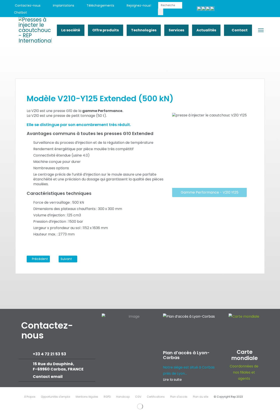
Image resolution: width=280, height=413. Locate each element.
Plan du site (200, 397)
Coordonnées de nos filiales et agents (244, 372)
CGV (138, 397)
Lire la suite (172, 379)
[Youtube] (241, 9)
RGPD (107, 397)
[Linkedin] (251, 9)
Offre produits (105, 30)
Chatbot (20, 12)
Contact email (48, 376)
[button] (249, 266)
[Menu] (261, 30)
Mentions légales (87, 397)
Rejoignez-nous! (138, 5)
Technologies (143, 30)
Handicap (123, 397)
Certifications (156, 397)
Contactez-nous (27, 5)
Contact (239, 30)
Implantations (63, 5)
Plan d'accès (178, 397)
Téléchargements (100, 5)
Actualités (206, 30)
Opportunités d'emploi (55, 397)
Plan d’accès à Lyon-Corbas (186, 355)
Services (176, 30)
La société (70, 30)
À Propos (29, 397)
